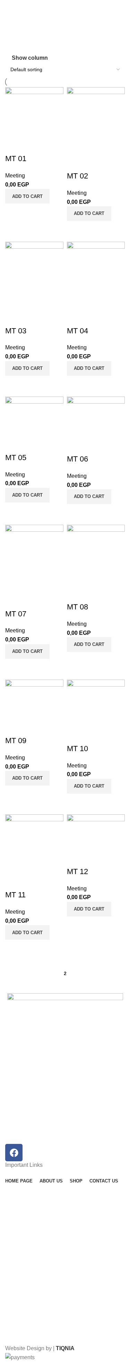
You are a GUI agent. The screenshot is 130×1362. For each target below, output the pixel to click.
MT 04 (77, 330)
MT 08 (77, 607)
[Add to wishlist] (14, 144)
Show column (30, 58)
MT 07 (15, 613)
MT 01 (15, 158)
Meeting (15, 175)
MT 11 (15, 894)
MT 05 (15, 457)
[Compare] (14, 212)
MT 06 (77, 459)
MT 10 (77, 748)
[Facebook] (14, 1152)
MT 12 (77, 871)
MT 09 (15, 740)
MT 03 (15, 330)
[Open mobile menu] (8, 7)
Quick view (32, 212)
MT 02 (77, 176)
